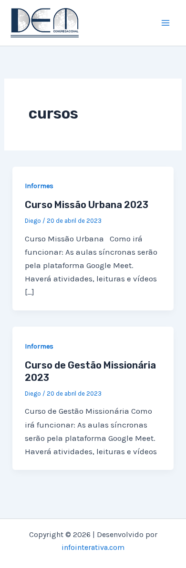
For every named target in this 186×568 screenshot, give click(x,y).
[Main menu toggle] (166, 23)
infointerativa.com (93, 547)
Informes (39, 186)
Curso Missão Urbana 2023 (86, 204)
